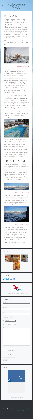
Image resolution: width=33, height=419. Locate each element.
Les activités (27, 408)
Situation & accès (15, 410)
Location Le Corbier (17, 396)
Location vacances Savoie (16, 397)
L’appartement (11, 408)
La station (19, 408)
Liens (22, 410)
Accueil (5, 408)
